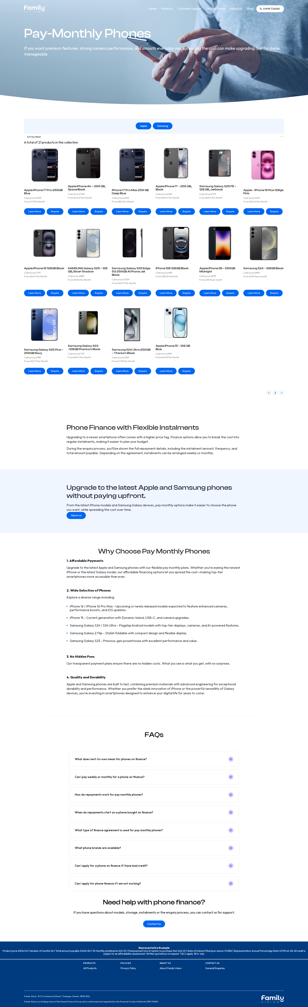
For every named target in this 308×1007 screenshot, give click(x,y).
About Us (236, 8)
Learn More (34, 211)
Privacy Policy (128, 968)
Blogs (250, 8)
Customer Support (189, 8)
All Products (90, 968)
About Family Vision (170, 968)
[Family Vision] (34, 7)
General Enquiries (215, 968)
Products (167, 8)
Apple (143, 125)
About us (76, 515)
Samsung (162, 125)
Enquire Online (215, 8)
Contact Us (154, 923)
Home (152, 8)
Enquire (55, 211)
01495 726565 (271, 8)
